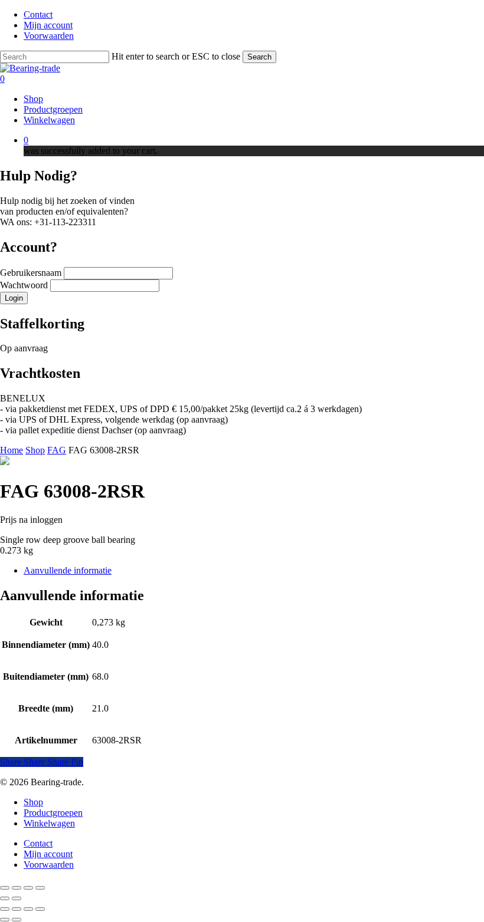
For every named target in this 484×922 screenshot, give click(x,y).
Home (11, 450)
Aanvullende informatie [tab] (68, 570)
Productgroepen (53, 813)
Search (259, 56)
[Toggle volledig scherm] (16, 888)
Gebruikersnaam (32, 273)
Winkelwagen (49, 823)
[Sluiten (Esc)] (40, 888)
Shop (35, 450)
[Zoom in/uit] (4, 888)
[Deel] (28, 888)
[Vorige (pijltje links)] (4, 898)
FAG (56, 450)
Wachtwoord (25, 285)
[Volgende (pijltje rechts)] (16, 898)
